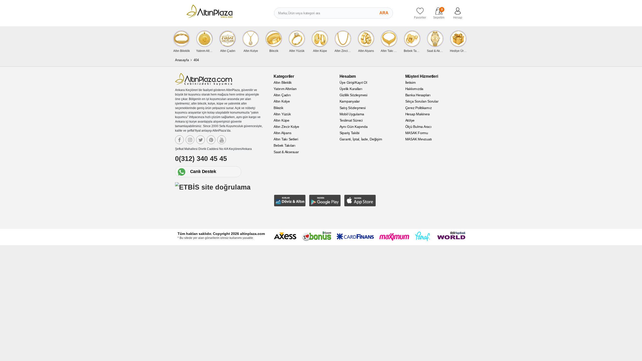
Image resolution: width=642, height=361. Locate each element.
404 (196, 60)
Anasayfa (182, 60)
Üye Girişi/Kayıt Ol (353, 82)
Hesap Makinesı (417, 114)
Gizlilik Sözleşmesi (353, 95)
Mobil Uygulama (352, 114)
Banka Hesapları (418, 95)
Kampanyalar (350, 101)
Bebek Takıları (284, 145)
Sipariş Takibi (350, 133)
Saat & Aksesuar (286, 152)
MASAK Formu (416, 133)
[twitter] (200, 139)
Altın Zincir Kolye (286, 127)
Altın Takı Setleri (286, 139)
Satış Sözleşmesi (353, 108)
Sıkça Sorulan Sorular (422, 101)
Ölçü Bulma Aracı (418, 127)
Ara (383, 13)
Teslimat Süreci (351, 120)
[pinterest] (211, 139)
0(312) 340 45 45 (201, 158)
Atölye (410, 120)
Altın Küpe (281, 120)
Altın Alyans (282, 133)
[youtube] (221, 139)
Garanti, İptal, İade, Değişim (361, 139)
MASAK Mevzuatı (418, 139)
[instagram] (190, 139)
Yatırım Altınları (285, 89)
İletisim (410, 82)
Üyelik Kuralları (351, 89)
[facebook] (179, 139)
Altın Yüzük (282, 114)
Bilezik (278, 108)
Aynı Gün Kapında (354, 127)
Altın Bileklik (283, 82)
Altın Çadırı (282, 95)
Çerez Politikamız (418, 108)
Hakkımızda (414, 89)
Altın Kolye (282, 101)
